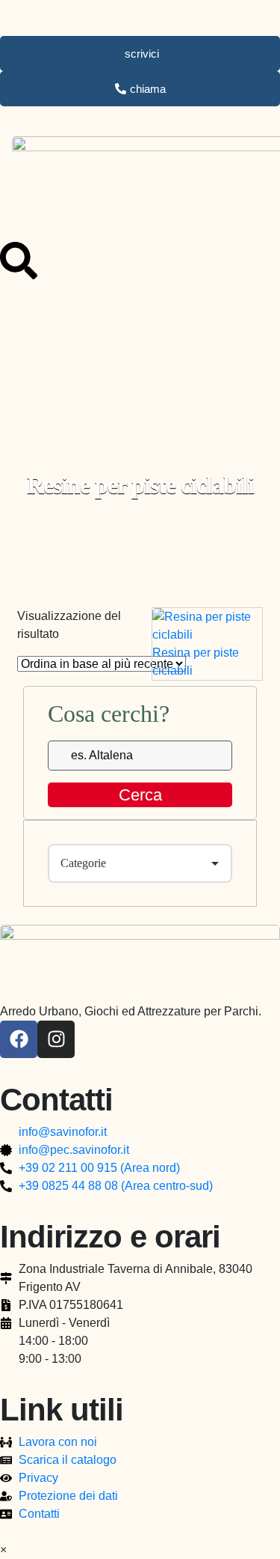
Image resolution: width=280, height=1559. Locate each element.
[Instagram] (56, 1039)
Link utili (61, 1409)
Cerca (140, 794)
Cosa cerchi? (108, 713)
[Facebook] (18, 1039)
